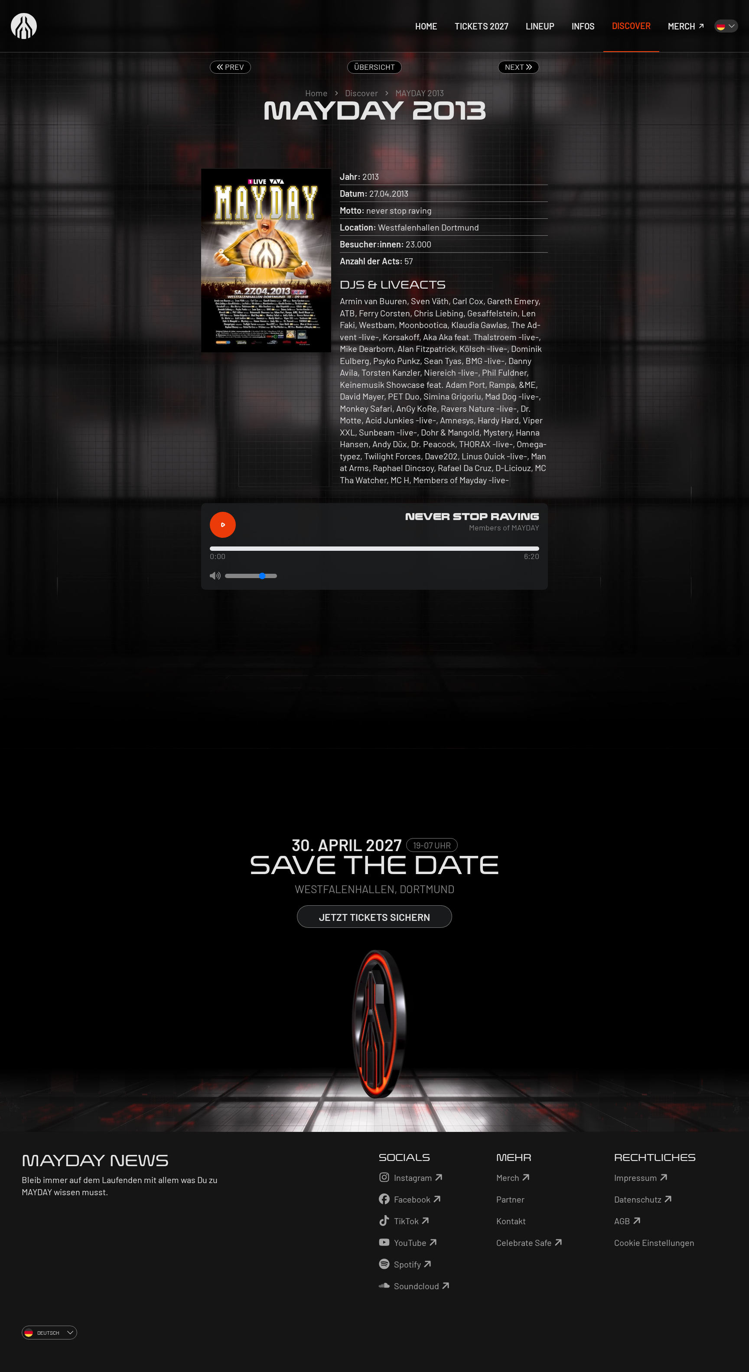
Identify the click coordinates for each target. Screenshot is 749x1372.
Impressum (635, 1177)
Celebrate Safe (524, 1242)
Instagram (413, 1177)
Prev (233, 67)
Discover (361, 93)
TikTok (406, 1221)
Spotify (407, 1264)
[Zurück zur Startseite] (24, 26)
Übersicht (374, 67)
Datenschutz (637, 1199)
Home (316, 93)
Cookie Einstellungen (654, 1242)
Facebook (412, 1199)
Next (515, 67)
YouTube (410, 1242)
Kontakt (511, 1221)
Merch (507, 1177)
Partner (510, 1199)
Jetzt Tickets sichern (374, 917)
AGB (622, 1221)
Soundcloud (416, 1286)
